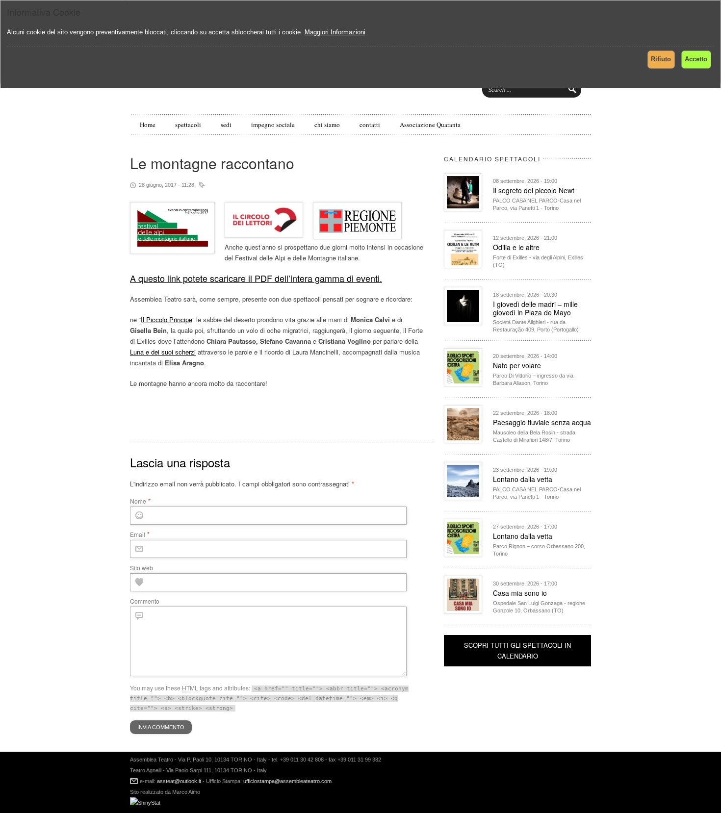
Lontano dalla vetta (522, 479)
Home (147, 124)
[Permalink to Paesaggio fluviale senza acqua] (463, 440)
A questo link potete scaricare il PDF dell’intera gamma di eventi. (256, 278)
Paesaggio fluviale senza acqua (542, 422)
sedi (226, 124)
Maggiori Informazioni (335, 32)
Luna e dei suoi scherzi (163, 351)
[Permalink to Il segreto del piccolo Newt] (463, 208)
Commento (144, 601)
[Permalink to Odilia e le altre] (463, 265)
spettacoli (188, 124)
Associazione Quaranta (430, 124)
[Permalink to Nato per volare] (463, 383)
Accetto (696, 59)
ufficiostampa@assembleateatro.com (287, 781)
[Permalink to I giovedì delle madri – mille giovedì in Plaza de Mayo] (463, 322)
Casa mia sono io (520, 593)
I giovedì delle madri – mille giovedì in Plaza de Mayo (535, 308)
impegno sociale (273, 124)
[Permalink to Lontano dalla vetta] (463, 497)
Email (137, 534)
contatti (370, 124)
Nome (138, 501)
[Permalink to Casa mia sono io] (463, 611)
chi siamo (327, 124)
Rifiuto (661, 59)
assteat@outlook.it (179, 781)
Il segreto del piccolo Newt (533, 190)
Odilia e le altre (516, 247)
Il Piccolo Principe (166, 319)
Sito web (141, 567)
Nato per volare (517, 365)
